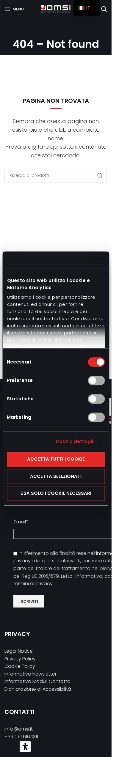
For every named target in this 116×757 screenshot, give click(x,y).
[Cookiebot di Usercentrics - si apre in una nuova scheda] (79, 260)
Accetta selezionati (55, 476)
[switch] (96, 380)
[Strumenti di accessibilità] (25, 746)
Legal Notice (18, 651)
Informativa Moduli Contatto (37, 681)
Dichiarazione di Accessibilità (37, 689)
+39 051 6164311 (21, 736)
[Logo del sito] (55, 8)
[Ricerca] (104, 9)
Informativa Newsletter (30, 674)
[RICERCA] (100, 175)
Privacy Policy (20, 658)
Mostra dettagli (74, 441)
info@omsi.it (18, 728)
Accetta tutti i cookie (56, 459)
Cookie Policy (19, 666)
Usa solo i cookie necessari (56, 493)
